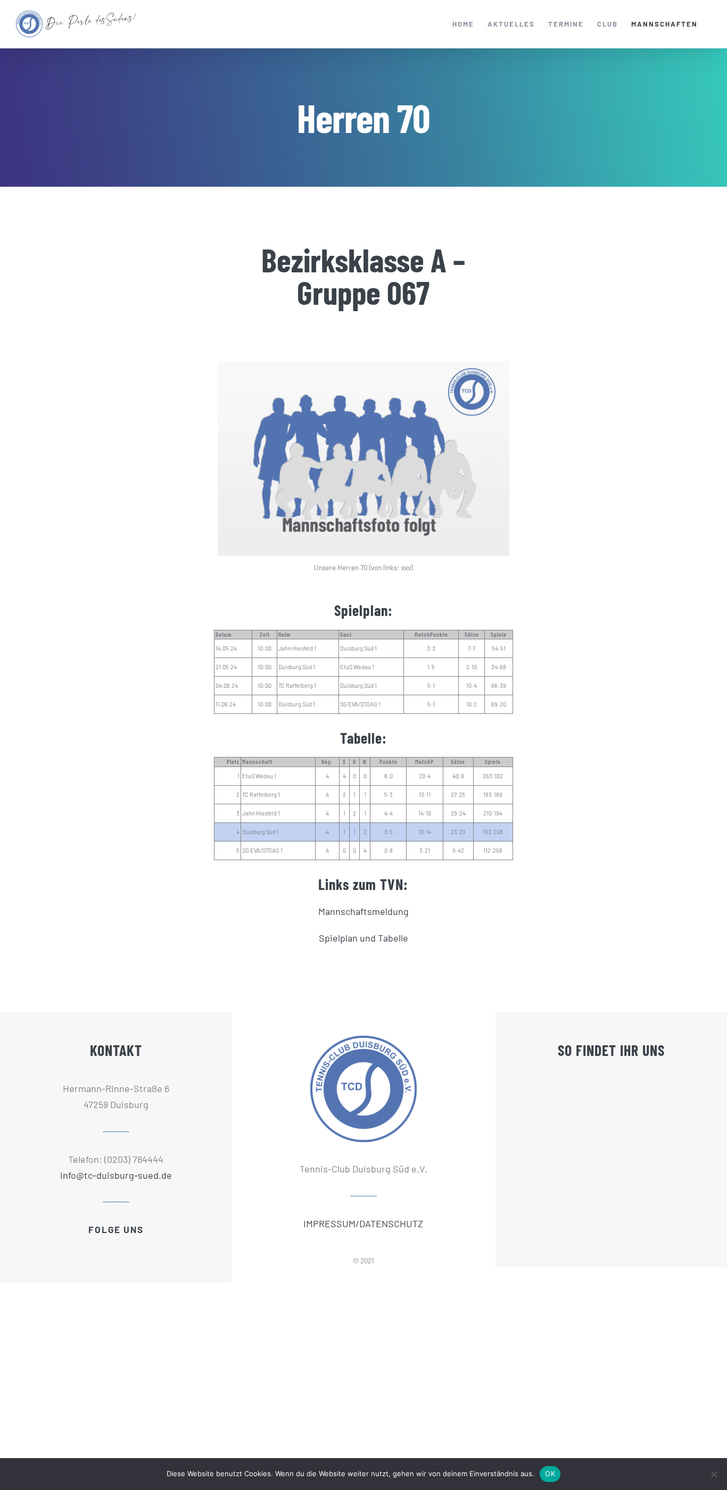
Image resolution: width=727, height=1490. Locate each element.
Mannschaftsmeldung (363, 911)
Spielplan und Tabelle (363, 938)
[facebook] (107, 1246)
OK (550, 1473)
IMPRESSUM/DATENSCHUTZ (363, 1223)
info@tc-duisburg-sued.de (116, 1175)
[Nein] (713, 1474)
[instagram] (125, 1246)
